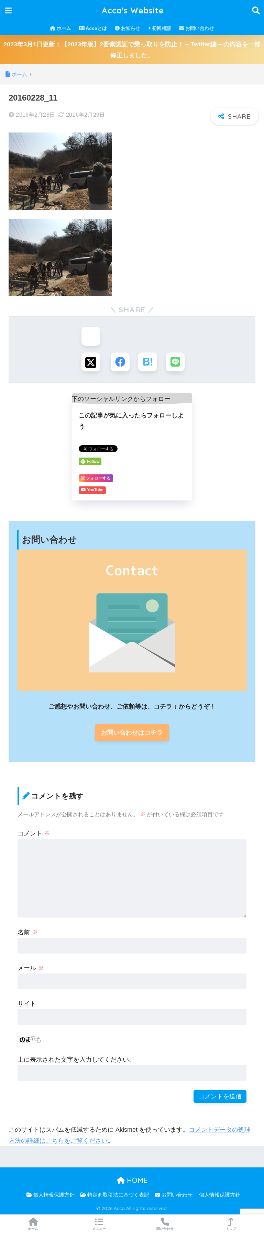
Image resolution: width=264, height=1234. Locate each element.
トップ (231, 1229)
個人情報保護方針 (53, 1195)
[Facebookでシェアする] (120, 362)
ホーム (63, 28)
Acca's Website (133, 10)
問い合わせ (165, 1229)
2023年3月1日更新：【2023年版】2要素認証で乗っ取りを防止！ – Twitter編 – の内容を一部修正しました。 (132, 50)
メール (31, 968)
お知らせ (130, 28)
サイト (27, 1003)
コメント (34, 833)
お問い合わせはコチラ (132, 732)
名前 (28, 932)
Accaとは (96, 28)
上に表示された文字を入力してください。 (76, 1059)
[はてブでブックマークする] (147, 362)
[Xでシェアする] (90, 362)
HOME (136, 1180)
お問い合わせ (199, 28)
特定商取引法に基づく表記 (117, 1195)
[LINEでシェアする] (175, 362)
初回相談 (161, 28)
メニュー (99, 1229)
